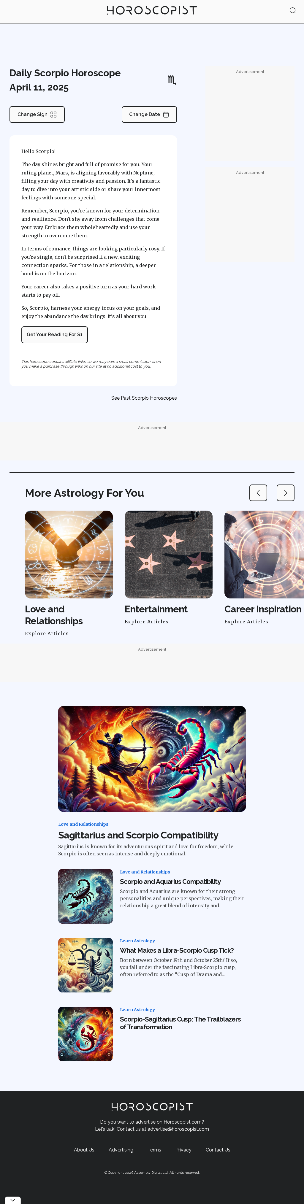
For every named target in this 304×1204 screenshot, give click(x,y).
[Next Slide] (285, 493)
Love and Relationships (83, 824)
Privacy (183, 1150)
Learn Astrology (137, 940)
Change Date (144, 114)
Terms (154, 1150)
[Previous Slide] (258, 493)
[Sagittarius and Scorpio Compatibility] (152, 759)
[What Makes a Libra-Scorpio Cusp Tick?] (85, 965)
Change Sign (33, 114)
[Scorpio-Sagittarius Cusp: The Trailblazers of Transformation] (85, 1034)
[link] (152, 11)
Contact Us (218, 1150)
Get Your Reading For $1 (55, 334)
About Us (84, 1150)
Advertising (121, 1150)
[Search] (292, 11)
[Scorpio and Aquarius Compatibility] (85, 896)
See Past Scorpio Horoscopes (144, 398)
